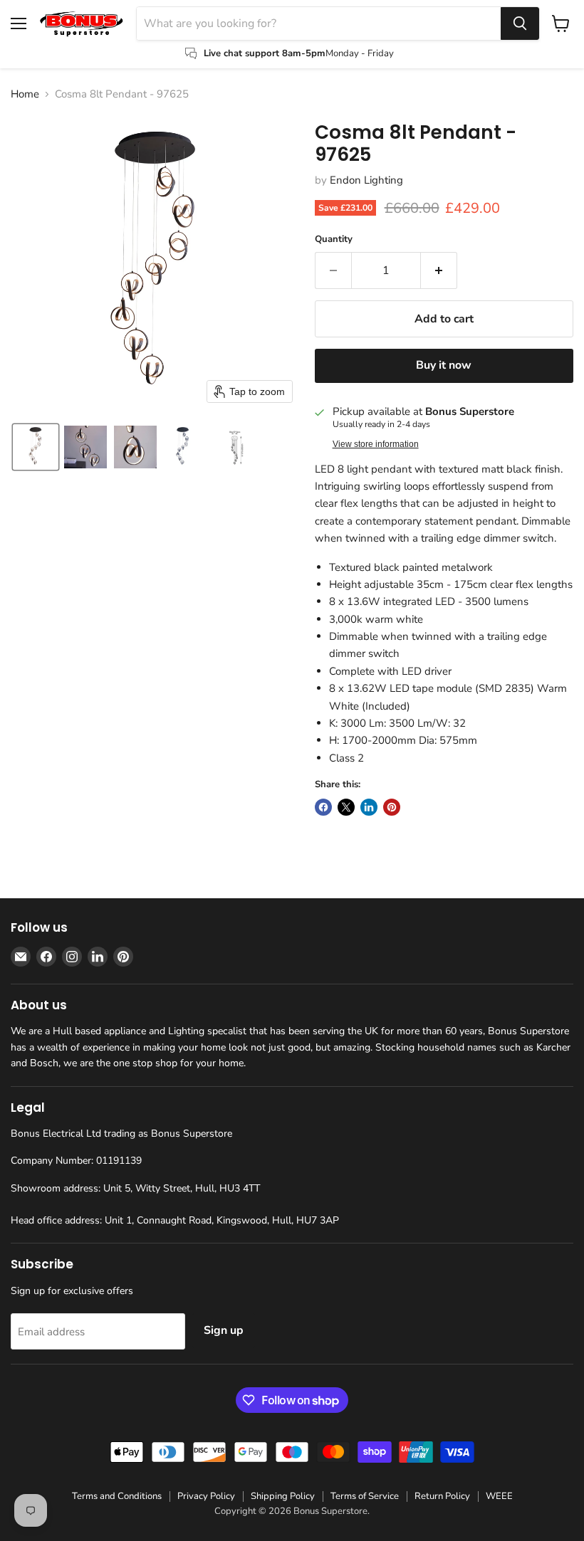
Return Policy (442, 1496)
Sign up (224, 1330)
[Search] (520, 23)
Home (25, 94)
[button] (35, 447)
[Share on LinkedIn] (368, 807)
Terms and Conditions (117, 1496)
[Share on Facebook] (323, 807)
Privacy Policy (206, 1496)
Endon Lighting (366, 180)
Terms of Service (364, 1496)
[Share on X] (346, 807)
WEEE (499, 1496)
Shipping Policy (283, 1496)
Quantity (334, 239)
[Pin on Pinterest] (391, 807)
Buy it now (443, 365)
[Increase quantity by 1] (439, 270)
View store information (376, 444)
